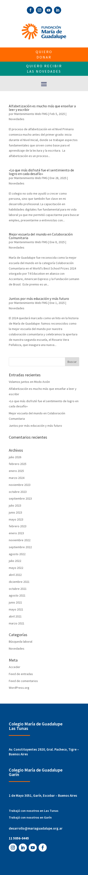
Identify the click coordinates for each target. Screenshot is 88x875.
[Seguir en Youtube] (48, 10)
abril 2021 (15, 616)
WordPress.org (19, 688)
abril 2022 (15, 575)
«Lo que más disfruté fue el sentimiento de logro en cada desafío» (41, 172)
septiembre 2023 (20, 498)
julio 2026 (15, 457)
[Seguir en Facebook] (30, 10)
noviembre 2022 (19, 540)
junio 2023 (15, 512)
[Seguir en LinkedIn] (57, 10)
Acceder (14, 667)
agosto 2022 (17, 554)
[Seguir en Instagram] (39, 10)
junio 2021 (15, 602)
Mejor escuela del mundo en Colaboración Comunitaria (41, 236)
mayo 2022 (16, 568)
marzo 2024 (16, 478)
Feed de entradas (21, 674)
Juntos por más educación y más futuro (39, 298)
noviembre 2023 (19, 485)
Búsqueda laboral (20, 641)
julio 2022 (15, 561)
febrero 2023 (17, 526)
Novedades (16, 119)
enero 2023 (16, 533)
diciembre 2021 (19, 582)
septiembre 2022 (20, 547)
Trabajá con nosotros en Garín (30, 817)
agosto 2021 (17, 595)
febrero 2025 (17, 464)
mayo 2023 (16, 519)
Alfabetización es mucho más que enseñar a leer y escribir (42, 108)
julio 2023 (15, 505)
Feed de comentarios (23, 681)
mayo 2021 (16, 609)
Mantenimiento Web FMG (31, 114)
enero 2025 (16, 471)
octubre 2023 (18, 492)
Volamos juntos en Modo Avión (29, 382)
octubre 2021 (18, 589)
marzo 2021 (16, 623)
